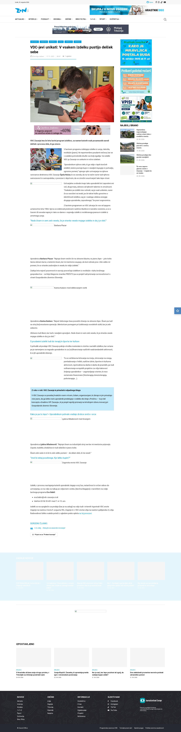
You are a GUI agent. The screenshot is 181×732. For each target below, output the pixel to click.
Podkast (45, 19)
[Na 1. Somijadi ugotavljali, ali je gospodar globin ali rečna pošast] (120, 575)
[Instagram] (159, 2)
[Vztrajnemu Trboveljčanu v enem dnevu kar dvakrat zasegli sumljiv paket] (60, 576)
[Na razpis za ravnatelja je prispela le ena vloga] (151, 575)
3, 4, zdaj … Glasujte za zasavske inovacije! (49, 528)
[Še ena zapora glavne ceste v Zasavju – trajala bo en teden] (127, 170)
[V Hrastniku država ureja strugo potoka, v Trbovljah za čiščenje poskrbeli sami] (33, 663)
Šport (102, 19)
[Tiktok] (161, 2)
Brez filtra (81, 19)
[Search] (165, 19)
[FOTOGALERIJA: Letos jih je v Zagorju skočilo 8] (29, 575)
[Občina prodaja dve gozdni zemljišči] (127, 158)
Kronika (57, 19)
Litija (60, 41)
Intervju (32, 19)
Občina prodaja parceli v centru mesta (142, 145)
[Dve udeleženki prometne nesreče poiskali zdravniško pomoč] (147, 663)
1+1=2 (92, 19)
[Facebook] (156, 2)
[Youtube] (165, 2)
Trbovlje (69, 41)
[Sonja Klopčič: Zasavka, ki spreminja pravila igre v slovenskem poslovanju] (71, 663)
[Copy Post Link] (46, 63)
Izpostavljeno (25, 644)
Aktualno (19, 19)
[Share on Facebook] (41, 63)
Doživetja (114, 19)
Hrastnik (44, 41)
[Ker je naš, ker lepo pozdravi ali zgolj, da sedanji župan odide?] (109, 663)
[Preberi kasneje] (177, 310)
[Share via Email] (51, 63)
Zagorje (77, 41)
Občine (68, 19)
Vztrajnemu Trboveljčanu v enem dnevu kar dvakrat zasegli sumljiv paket (60, 585)
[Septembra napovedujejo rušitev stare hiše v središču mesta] (127, 133)
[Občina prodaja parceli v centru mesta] (127, 147)
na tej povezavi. (85, 513)
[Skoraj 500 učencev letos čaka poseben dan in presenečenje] (90, 575)
